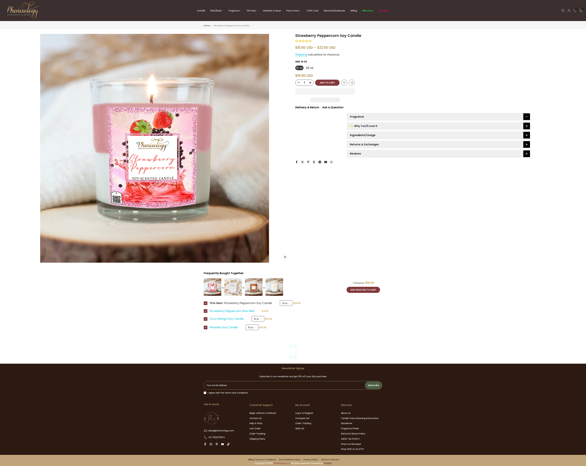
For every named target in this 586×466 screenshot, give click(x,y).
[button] (303, 41)
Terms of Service (330, 459)
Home (207, 26)
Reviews (368, 10)
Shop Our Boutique (351, 444)
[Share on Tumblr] (314, 162)
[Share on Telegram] (319, 162)
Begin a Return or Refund (263, 413)
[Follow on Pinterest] (216, 444)
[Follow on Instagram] (211, 444)
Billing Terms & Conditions (262, 459)
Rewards (384, 10)
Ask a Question (333, 107)
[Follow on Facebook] (205, 444)
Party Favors (292, 10)
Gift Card (313, 10)
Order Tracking (257, 433)
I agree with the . (228, 392)
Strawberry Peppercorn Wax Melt (232, 311)
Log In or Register (304, 413)
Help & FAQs (256, 423)
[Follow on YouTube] (222, 444)
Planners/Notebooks (334, 10)
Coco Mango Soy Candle (227, 318)
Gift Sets (251, 10)
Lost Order (255, 428)
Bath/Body (216, 10)
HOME (202, 10)
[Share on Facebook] (296, 162)
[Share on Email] (325, 162)
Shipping (301, 54)
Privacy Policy (311, 459)
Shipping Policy (257, 438)
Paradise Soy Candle (224, 327)
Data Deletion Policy (289, 459)
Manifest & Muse (272, 10)
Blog (355, 10)
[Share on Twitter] (302, 162)
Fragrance (234, 10)
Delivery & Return (307, 107)
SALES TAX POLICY (350, 438)
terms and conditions (236, 392)
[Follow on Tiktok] (228, 444)
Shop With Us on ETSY (352, 449)
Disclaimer (346, 423)
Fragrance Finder (350, 428)
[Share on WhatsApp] (331, 162)
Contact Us (256, 418)
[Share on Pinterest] (308, 162)
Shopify (328, 463)
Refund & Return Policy (353, 433)
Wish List (299, 428)
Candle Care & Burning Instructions (359, 418)
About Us (346, 413)
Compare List (302, 418)
